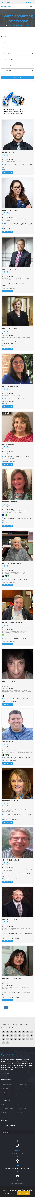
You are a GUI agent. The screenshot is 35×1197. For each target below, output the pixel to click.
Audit (19, 278)
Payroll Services (6, 219)
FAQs (4, 1105)
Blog (4, 1112)
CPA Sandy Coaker (9, 328)
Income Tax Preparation (17, 573)
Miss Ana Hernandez (10, 210)
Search (18, 77)
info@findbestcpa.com (17, 1183)
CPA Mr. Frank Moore (10, 860)
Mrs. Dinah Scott (9, 444)
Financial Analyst (17, 337)
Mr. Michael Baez (9, 152)
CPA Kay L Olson (8, 681)
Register (11, 2)
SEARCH (29, 3)
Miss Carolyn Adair (10, 801)
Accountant (5, 511)
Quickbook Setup (16, 161)
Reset (17, 82)
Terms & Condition (8, 1109)
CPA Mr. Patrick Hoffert (12, 919)
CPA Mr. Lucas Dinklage (11, 742)
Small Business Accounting (9, 279)
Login (4, 2)
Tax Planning (22, 219)
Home (6, 25)
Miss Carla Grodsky (10, 502)
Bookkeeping (6, 161)
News (21, 1112)
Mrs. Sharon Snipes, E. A (11, 563)
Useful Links (23, 1109)
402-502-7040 (19, 1153)
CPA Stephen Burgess (10, 269)
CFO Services (13, 869)
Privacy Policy (23, 1105)
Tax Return (23, 572)
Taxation (14, 219)
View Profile (7, 172)
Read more (6, 1074)
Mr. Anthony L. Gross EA (12, 622)
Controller (6, 1088)
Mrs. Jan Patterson (10, 386)
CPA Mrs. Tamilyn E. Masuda (13, 978)
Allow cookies (23, 1193)
